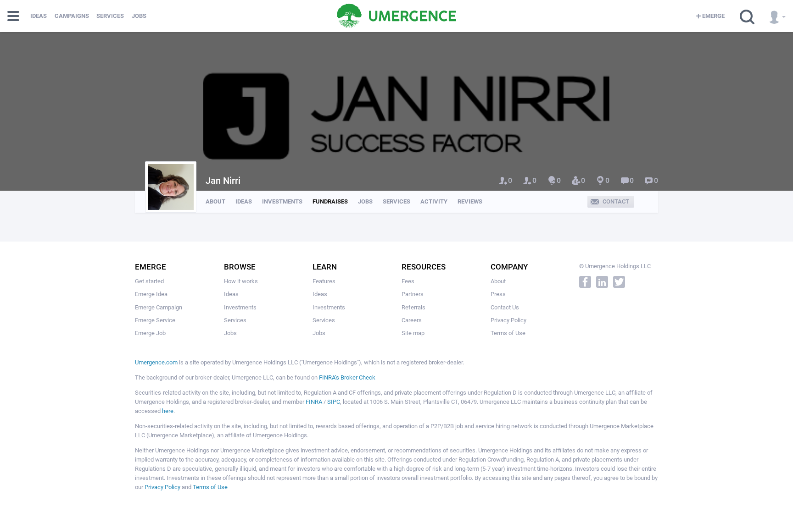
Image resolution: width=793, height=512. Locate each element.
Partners (413, 294)
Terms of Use (508, 333)
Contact (616, 201)
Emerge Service (155, 320)
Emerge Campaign (158, 307)
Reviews (470, 201)
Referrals (413, 307)
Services (110, 15)
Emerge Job (150, 333)
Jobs (139, 15)
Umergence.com (156, 362)
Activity (433, 201)
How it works (241, 281)
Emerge (713, 15)
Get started (149, 281)
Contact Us (505, 307)
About (215, 201)
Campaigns (72, 15)
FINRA (314, 401)
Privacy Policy (508, 320)
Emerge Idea (151, 294)
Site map (413, 333)
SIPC (333, 401)
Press (498, 294)
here (167, 410)
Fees (408, 281)
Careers (412, 320)
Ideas (38, 15)
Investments (282, 201)
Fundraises (330, 201)
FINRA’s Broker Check (347, 377)
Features (324, 281)
